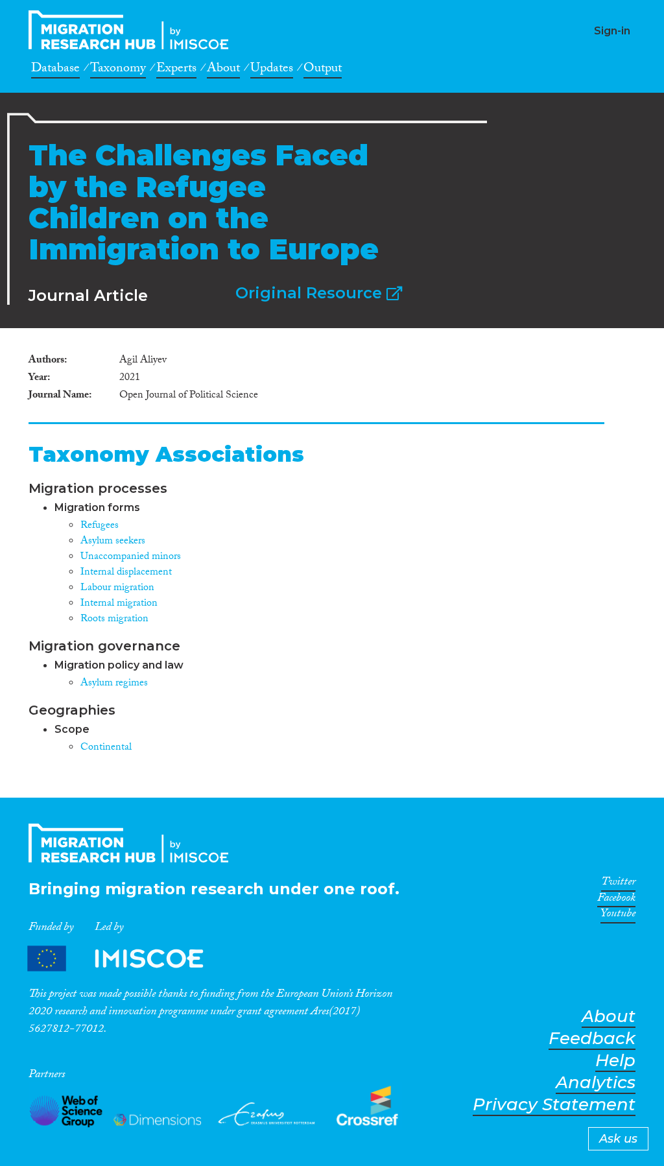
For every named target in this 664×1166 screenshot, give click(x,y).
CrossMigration (132, 29)
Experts (176, 70)
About (223, 70)
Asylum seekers (112, 542)
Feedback (592, 1039)
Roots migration (114, 619)
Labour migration (117, 588)
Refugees (99, 526)
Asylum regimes (114, 684)
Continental (106, 748)
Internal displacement (126, 573)
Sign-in (612, 31)
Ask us (618, 1139)
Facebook (616, 900)
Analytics (595, 1083)
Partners (126, 958)
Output (322, 70)
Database (55, 70)
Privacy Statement (554, 1105)
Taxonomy (118, 70)
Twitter (618, 884)
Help (615, 1061)
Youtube (617, 915)
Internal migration (119, 604)
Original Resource (310, 292)
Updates (271, 70)
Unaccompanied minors (130, 557)
